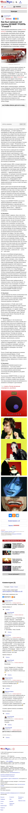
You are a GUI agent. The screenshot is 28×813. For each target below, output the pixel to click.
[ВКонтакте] (14, 19)
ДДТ (12, 77)
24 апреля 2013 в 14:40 (7, 637)
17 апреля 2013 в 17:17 (7, 729)
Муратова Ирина (9, 691)
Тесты (2, 803)
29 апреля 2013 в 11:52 (9, 614)
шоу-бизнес (13, 388)
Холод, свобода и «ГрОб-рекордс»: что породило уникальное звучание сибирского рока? (18, 546)
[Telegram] (18, 19)
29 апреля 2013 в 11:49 (9, 718)
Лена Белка (8, 635)
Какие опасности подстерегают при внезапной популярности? (17, 561)
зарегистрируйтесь (7, 591)
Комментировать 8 (14, 520)
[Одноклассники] (16, 19)
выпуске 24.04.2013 (16, 534)
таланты (6, 386)
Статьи (2, 801)
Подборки (3, 799)
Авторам (11, 801)
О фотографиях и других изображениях (9, 778)
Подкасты (3, 807)
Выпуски (2, 797)
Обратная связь (21, 800)
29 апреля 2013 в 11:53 (9, 662)
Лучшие (16, 586)
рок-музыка (17, 386)
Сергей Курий (10, 612)
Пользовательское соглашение (7, 776)
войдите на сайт (18, 591)
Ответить (8, 609)
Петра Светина (9, 600)
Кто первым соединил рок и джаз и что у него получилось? (18, 553)
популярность (5, 388)
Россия (11, 386)
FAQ (10, 799)
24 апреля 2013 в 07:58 (7, 693)
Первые (12, 586)
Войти (20, 2)
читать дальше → (7, 734)
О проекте (11, 797)
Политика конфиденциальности (8, 774)
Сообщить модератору (16, 602)
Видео (2, 809)
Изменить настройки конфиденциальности (10, 792)
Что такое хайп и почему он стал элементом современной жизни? (18, 568)
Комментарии (4, 805)
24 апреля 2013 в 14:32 (7, 680)
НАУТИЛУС (21, 77)
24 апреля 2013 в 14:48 (7, 602)
